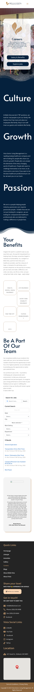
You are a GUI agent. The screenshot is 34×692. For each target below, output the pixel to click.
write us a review (13, 591)
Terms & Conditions (12, 684)
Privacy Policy (24, 684)
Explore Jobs (18, 64)
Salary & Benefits (18, 57)
